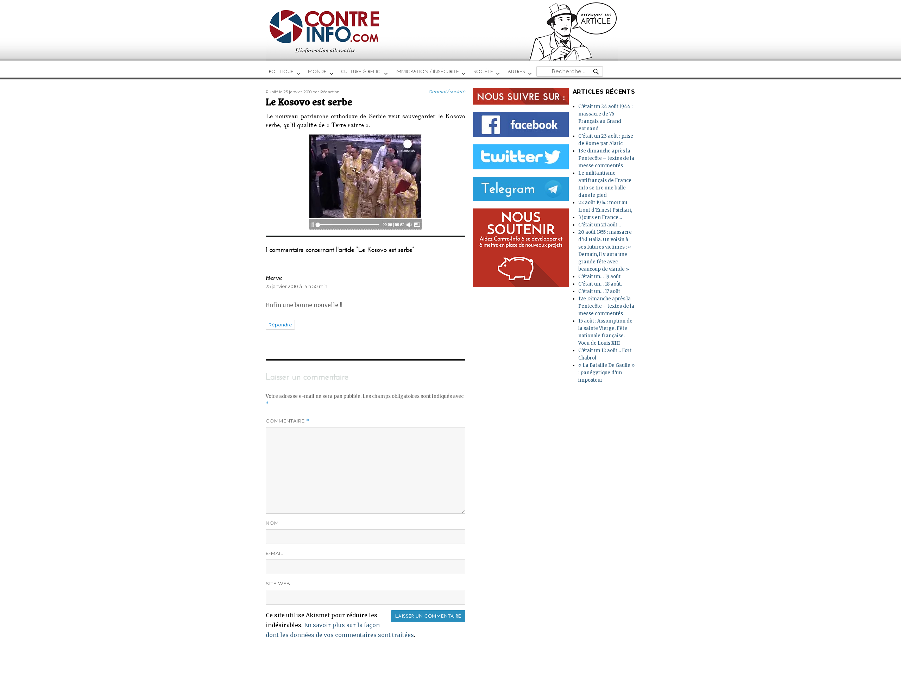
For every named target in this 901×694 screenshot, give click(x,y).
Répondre (280, 324)
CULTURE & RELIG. (361, 72)
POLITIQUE (281, 72)
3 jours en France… (600, 217)
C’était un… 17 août (599, 291)
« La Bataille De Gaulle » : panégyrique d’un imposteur (606, 372)
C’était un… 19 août (599, 277)
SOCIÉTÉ (483, 72)
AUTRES (516, 72)
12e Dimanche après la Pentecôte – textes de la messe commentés (606, 306)
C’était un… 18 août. (600, 284)
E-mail (274, 553)
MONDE (317, 72)
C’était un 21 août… (599, 225)
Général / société (446, 91)
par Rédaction (326, 91)
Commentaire (287, 421)
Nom (272, 523)
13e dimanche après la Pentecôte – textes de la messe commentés (606, 158)
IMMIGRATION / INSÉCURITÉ (427, 72)
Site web (278, 583)
